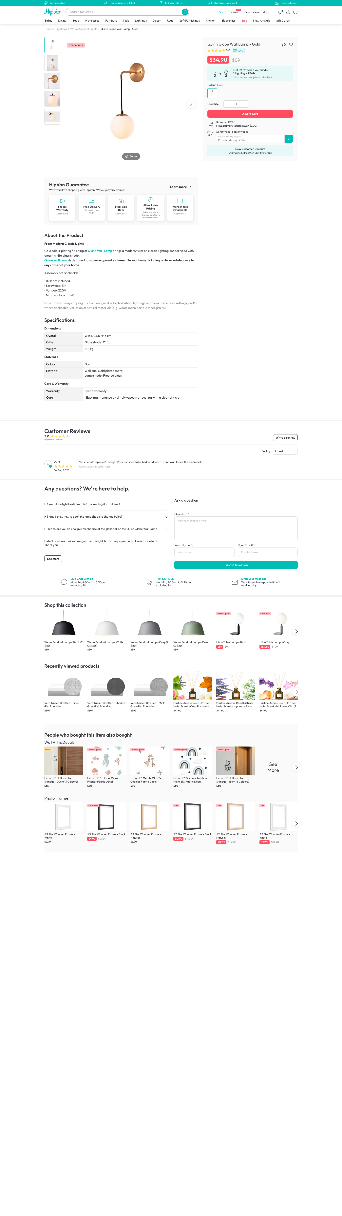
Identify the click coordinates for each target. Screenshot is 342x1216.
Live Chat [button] (81, 579)
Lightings (141, 20)
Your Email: (247, 545)
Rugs (170, 20)
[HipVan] (53, 12)
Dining (62, 20)
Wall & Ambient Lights (83, 29)
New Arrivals (261, 20)
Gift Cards (283, 20)
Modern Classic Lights (68, 244)
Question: (182, 514)
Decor (157, 20)
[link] (62, 201)
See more (53, 559)
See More (273, 767)
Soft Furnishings (189, 20)
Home (48, 29)
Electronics (228, 20)
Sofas (48, 20)
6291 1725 (165, 579)
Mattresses (92, 20)
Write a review (285, 437)
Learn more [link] (178, 187)
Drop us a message (254, 579)
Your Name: (183, 545)
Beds (75, 20)
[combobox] (127, 12)
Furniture (111, 20)
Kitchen (210, 20)
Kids (126, 20)
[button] (185, 12)
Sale (244, 20)
